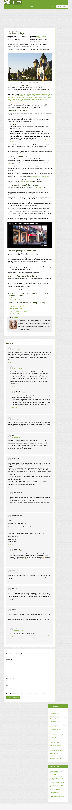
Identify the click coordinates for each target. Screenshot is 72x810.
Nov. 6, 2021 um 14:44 (16, 572)
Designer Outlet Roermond (55, 721)
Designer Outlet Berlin (54, 713)
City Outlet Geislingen (54, 710)
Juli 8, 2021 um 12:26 (18, 550)
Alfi (35, 94)
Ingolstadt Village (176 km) (16, 313)
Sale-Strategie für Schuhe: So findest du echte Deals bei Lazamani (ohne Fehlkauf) (57, 797)
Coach (19, 99)
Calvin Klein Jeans (17, 97)
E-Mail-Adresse (10, 678)
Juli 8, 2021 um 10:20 (16, 517)
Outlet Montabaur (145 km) (16, 308)
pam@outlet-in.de (26, 327)
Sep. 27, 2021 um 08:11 (18, 494)
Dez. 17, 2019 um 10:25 (20, 392)
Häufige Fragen (15, 807)
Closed (15, 99)
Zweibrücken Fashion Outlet (55, 758)
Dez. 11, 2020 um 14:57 (16, 460)
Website (8, 685)
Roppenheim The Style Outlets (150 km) (19, 310)
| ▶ (18, 100)
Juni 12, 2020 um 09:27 (16, 437)
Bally (8, 95)
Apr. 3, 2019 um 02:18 (18, 368)
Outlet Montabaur (53, 732)
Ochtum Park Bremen (54, 742)
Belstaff (20, 95)
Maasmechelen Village (15, 299)
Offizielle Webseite (37, 139)
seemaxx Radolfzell (54, 753)
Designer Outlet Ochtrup (55, 718)
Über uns (24, 807)
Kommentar (9, 659)
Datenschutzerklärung (55, 807)
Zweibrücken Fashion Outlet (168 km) (18, 311)
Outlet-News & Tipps (31, 807)
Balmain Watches (14, 95)
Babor (44, 94)
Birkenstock (25, 95)
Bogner (36, 95)
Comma (45, 99)
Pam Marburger (15, 317)
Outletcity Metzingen (54, 747)
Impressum (48, 807)
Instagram (12, 141)
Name (8, 672)
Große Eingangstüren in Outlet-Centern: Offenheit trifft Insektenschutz (56, 773)
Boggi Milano (31, 95)
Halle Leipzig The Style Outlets (56, 734)
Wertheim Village (53, 755)
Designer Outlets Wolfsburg (55, 729)
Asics (41, 94)
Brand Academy (44, 95)
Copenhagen (10, 100)
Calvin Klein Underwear (27, 97)
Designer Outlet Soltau (54, 726)
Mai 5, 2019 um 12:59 (16, 419)
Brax (12, 97)
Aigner (32, 94)
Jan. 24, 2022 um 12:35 (16, 590)
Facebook (44, 139)
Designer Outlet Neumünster (56, 716)
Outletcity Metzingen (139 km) (16, 306)
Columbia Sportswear (38, 99)
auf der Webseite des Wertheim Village (40, 176)
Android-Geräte (29, 181)
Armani (38, 94)
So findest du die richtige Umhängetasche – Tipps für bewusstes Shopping (55, 791)
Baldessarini (49, 94)
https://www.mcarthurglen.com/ (29, 558)
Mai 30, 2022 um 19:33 (18, 630)
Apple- (21, 181)
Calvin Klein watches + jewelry (39, 97)
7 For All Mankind (23, 94)
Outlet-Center (13, 31)
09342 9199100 (38, 37)
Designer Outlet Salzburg (55, 724)
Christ (12, 99)
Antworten (10, 362)
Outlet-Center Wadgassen (55, 745)
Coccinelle (23, 99)
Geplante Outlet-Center (40, 807)
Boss (39, 95)
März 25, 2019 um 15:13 (16, 349)
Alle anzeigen (10, 41)
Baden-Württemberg (41, 36)
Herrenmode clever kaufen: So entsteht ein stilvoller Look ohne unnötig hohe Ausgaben (56, 778)
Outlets (13, 2)
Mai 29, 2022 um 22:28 (16, 611)
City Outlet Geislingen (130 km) (17, 305)
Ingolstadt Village (38, 187)
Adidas (29, 94)
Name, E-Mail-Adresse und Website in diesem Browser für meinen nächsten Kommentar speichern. (28, 693)
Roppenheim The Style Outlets (56, 750)
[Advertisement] (36, 17)
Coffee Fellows (29, 99)
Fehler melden (41, 41)
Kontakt (20, 807)
